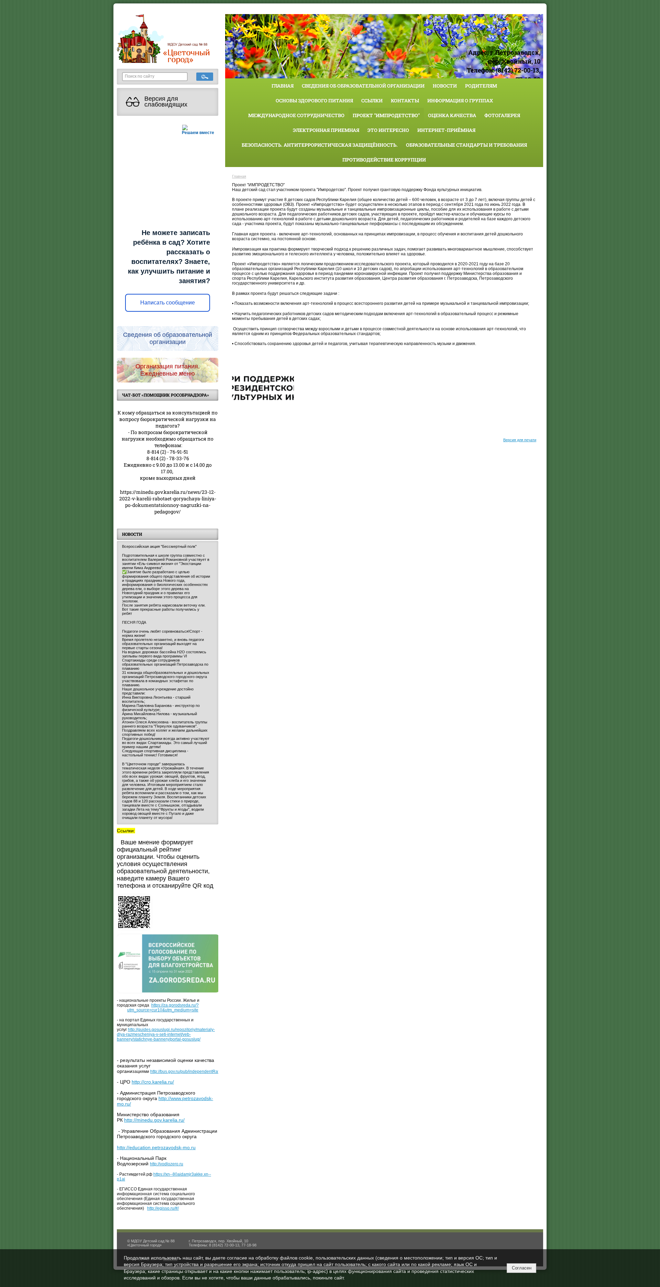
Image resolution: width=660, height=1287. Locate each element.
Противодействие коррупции (384, 159)
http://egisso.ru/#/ (163, 1208)
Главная (283, 85)
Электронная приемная (326, 130)
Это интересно (388, 130)
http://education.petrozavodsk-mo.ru (156, 1147)
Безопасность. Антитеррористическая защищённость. (320, 145)
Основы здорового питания (314, 100)
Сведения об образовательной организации (363, 85)
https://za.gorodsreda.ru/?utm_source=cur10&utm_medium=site (163, 1007)
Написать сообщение (167, 303)
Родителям (481, 85)
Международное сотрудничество (296, 115)
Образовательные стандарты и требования (466, 145)
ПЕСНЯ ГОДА (134, 622)
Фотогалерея (502, 115)
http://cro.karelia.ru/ (153, 1082)
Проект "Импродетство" (386, 115)
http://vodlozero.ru (166, 1164)
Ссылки (372, 100)
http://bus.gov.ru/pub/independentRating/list (190, 1071)
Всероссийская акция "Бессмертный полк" (159, 546)
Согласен (521, 1268)
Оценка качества (452, 115)
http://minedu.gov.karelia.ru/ (154, 1120)
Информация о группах (460, 100)
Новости (445, 85)
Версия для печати (519, 440)
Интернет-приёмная (446, 130)
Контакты (405, 100)
